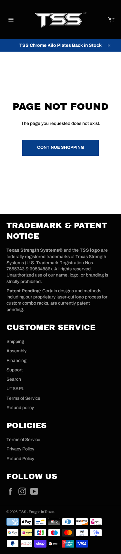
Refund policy (20, 407)
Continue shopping (60, 147)
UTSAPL (15, 388)
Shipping (15, 341)
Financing (16, 360)
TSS (23, 512)
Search (13, 379)
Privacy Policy (20, 449)
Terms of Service (23, 398)
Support (14, 370)
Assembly (16, 350)
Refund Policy (20, 458)
